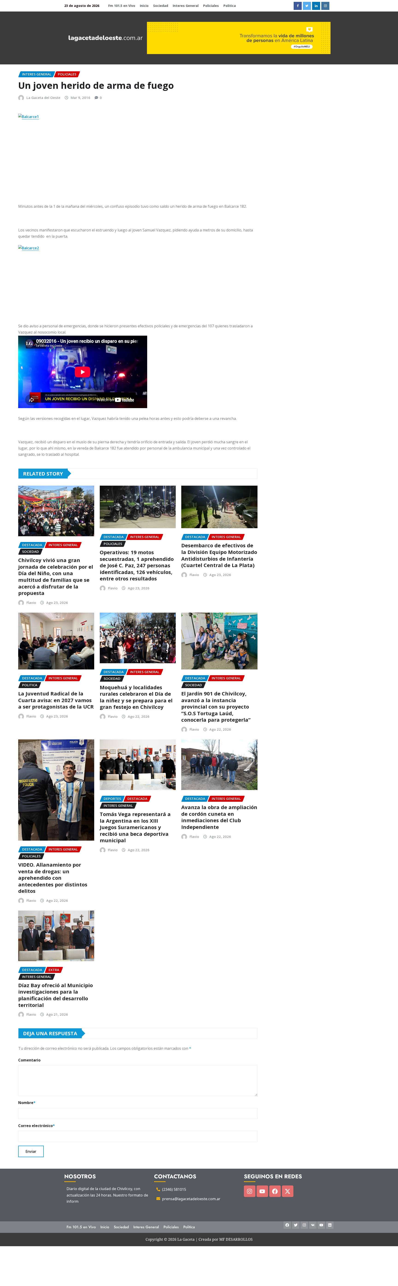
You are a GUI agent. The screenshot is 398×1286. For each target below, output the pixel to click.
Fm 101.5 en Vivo (121, 5)
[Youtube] (262, 1191)
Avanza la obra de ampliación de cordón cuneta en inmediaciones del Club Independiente (219, 817)
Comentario (29, 1060)
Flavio (31, 602)
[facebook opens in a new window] (298, 6)
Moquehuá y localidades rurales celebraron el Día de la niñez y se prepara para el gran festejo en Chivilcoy (136, 697)
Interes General (186, 5)
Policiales (211, 5)
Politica (229, 5)
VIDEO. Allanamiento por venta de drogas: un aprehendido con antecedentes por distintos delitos (52, 877)
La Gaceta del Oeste (43, 97)
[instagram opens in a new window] (325, 6)
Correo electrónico (36, 1125)
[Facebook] (275, 1191)
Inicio (144, 5)
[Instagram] (249, 1191)
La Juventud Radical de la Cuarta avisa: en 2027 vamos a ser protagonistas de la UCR (56, 700)
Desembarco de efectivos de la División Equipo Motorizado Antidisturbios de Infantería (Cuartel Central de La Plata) (219, 555)
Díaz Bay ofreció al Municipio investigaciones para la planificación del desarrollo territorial (55, 995)
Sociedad (160, 5)
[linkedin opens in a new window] (316, 6)
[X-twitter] (287, 1191)
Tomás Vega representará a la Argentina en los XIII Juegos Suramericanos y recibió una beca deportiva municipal (135, 827)
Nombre (26, 1102)
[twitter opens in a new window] (307, 6)
